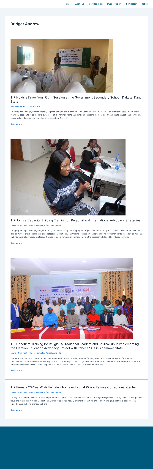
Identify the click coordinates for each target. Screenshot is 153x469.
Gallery (144, 4)
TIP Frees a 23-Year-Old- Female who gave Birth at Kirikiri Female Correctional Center (73, 387)
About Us (79, 4)
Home (68, 4)
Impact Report (114, 4)
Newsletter (131, 4)
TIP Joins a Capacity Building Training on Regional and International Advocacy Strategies (75, 220)
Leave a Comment (19, 225)
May (12, 106)
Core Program (96, 4)
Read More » (16, 123)
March (32, 225)
